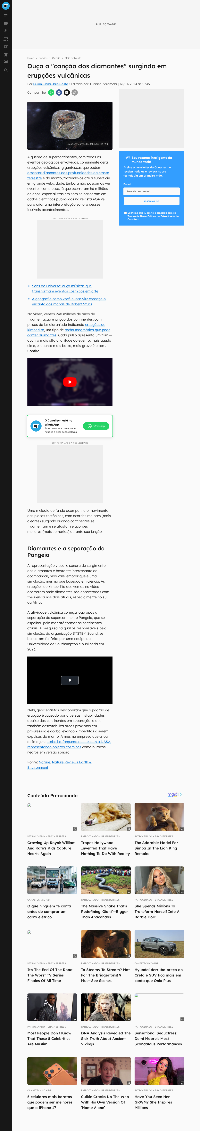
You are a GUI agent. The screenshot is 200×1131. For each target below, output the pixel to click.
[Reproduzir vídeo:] (69, 382)
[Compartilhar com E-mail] (67, 92)
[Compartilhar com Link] (74, 92)
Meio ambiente (73, 58)
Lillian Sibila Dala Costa (50, 84)
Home (30, 58)
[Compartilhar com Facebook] (59, 92)
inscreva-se (151, 201)
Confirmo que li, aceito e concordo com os (153, 216)
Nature (44, 762)
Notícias (43, 58)
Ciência (56, 58)
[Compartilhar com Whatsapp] (51, 92)
